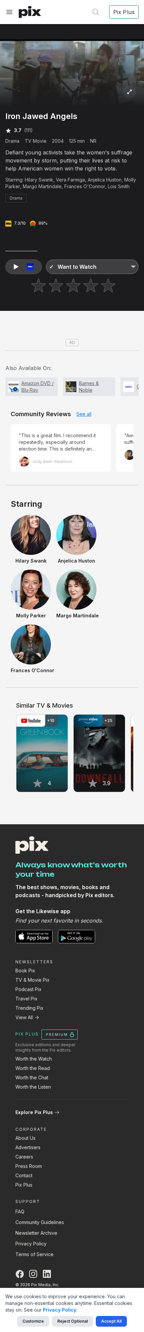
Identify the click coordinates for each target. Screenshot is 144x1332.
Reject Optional (72, 1321)
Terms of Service (34, 1254)
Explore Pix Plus (34, 1112)
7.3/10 (20, 223)
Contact (23, 1175)
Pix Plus (23, 1185)
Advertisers (28, 1147)
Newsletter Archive (36, 1233)
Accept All (111, 1321)
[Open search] (95, 12)
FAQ (19, 1211)
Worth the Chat (31, 1077)
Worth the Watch (33, 1059)
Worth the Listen (33, 1087)
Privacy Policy (31, 1243)
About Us (25, 1138)
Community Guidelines (39, 1222)
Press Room (28, 1166)
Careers (24, 1157)
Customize (33, 1321)
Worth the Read (32, 1068)
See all (83, 414)
